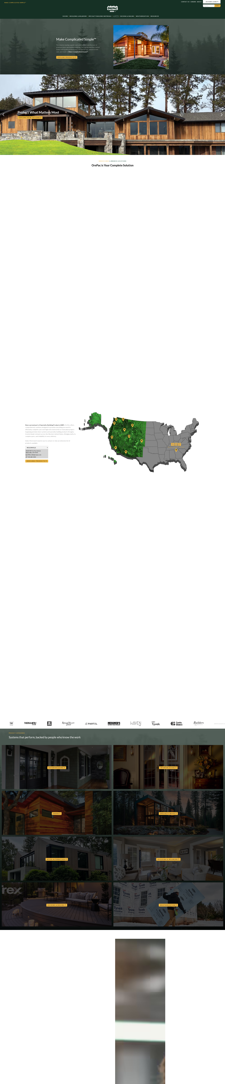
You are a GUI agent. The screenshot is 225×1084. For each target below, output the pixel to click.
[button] (65, 16)
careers (193, 1)
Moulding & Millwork (78, 16)
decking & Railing (127, 16)
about (199, 1)
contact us (185, 1)
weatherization (142, 16)
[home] (112, 8)
